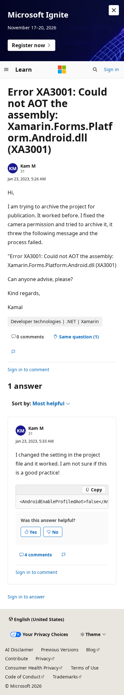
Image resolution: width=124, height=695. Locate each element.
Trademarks (65, 677)
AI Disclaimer (19, 650)
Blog (91, 650)
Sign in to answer (26, 597)
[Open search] (95, 69)
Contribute (16, 658)
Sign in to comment (28, 369)
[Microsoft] (62, 69)
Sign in (111, 69)
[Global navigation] (6, 69)
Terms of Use (85, 668)
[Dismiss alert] (114, 10)
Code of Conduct (22, 677)
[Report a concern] (13, 352)
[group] (62, 502)
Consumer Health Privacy (32, 668)
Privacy (43, 658)
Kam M (28, 166)
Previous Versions (60, 650)
